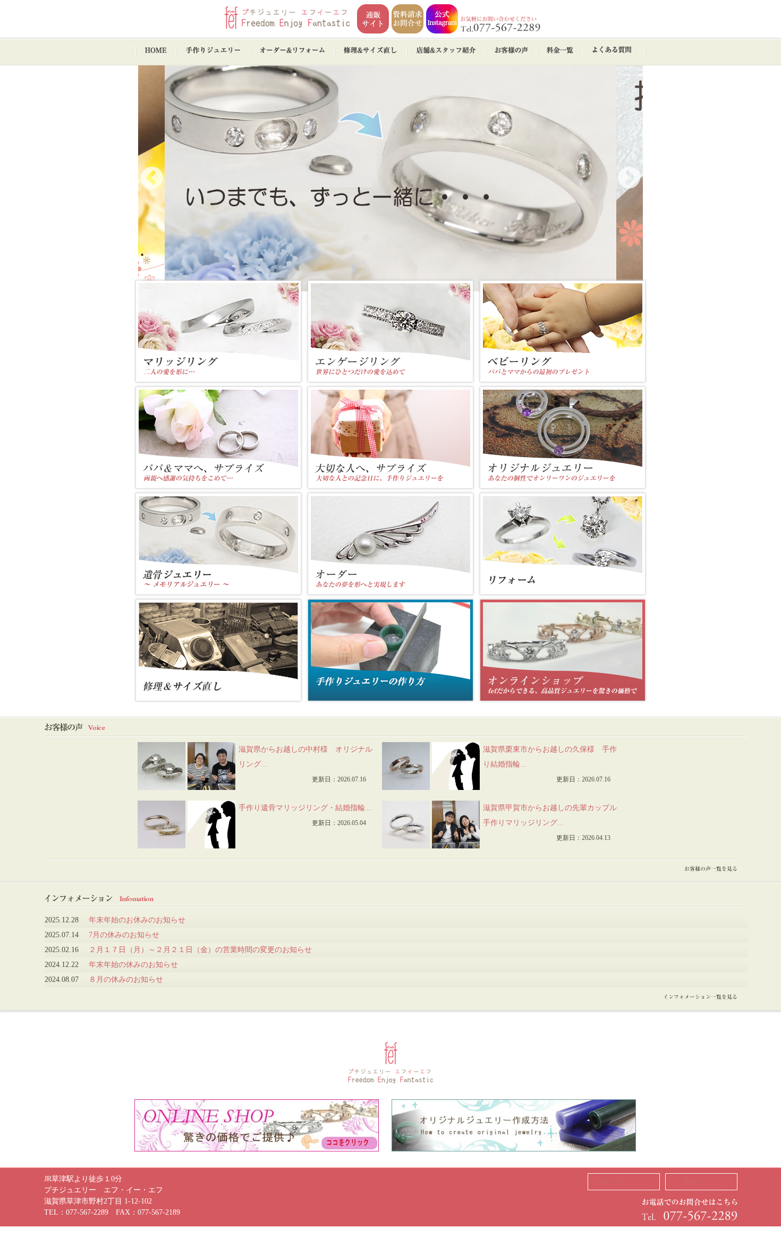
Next (629, 178)
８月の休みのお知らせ (126, 979)
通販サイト (701, 1181)
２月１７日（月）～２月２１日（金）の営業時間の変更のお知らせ (200, 950)
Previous (152, 178)
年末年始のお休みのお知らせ (137, 920)
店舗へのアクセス (623, 1181)
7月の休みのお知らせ (124, 935)
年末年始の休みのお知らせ (133, 965)
